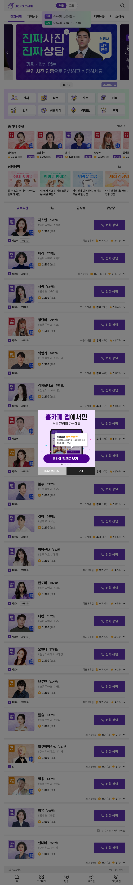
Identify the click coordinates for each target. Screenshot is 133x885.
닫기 (79, 471)
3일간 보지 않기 (51, 471)
